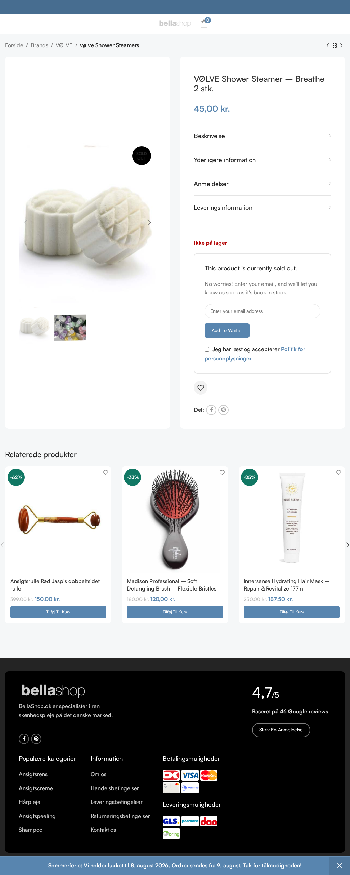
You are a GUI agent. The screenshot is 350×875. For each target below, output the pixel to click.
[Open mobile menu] (8, 24)
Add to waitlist (227, 330)
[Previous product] (327, 45)
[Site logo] (175, 23)
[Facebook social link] (211, 410)
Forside (14, 45)
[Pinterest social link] (223, 410)
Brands (39, 45)
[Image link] (53, 691)
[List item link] (49, 774)
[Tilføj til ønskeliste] (200, 387)
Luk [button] (339, 866)
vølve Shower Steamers (109, 45)
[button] (58, 612)
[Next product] (341, 45)
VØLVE (64, 45)
